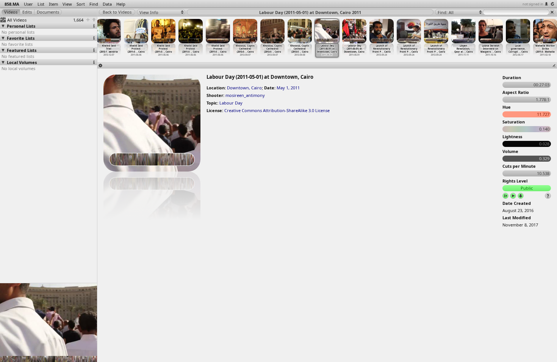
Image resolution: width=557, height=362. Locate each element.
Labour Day (231, 103)
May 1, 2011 (288, 87)
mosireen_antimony (245, 95)
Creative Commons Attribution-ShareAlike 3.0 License (277, 110)
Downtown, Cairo (244, 87)
